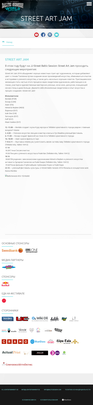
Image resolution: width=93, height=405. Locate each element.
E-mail (56, 35)
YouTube (36, 35)
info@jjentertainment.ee (30, 389)
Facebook (43, 35)
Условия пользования (49, 400)
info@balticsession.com (52, 389)
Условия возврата (29, 400)
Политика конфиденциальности (78, 389)
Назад (9, 42)
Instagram (50, 35)
